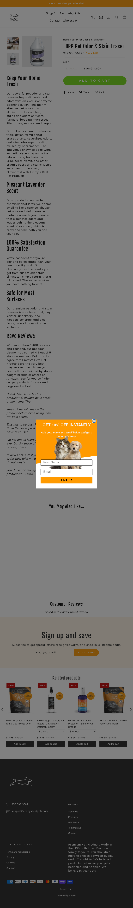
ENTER (66, 480)
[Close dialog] (93, 421)
